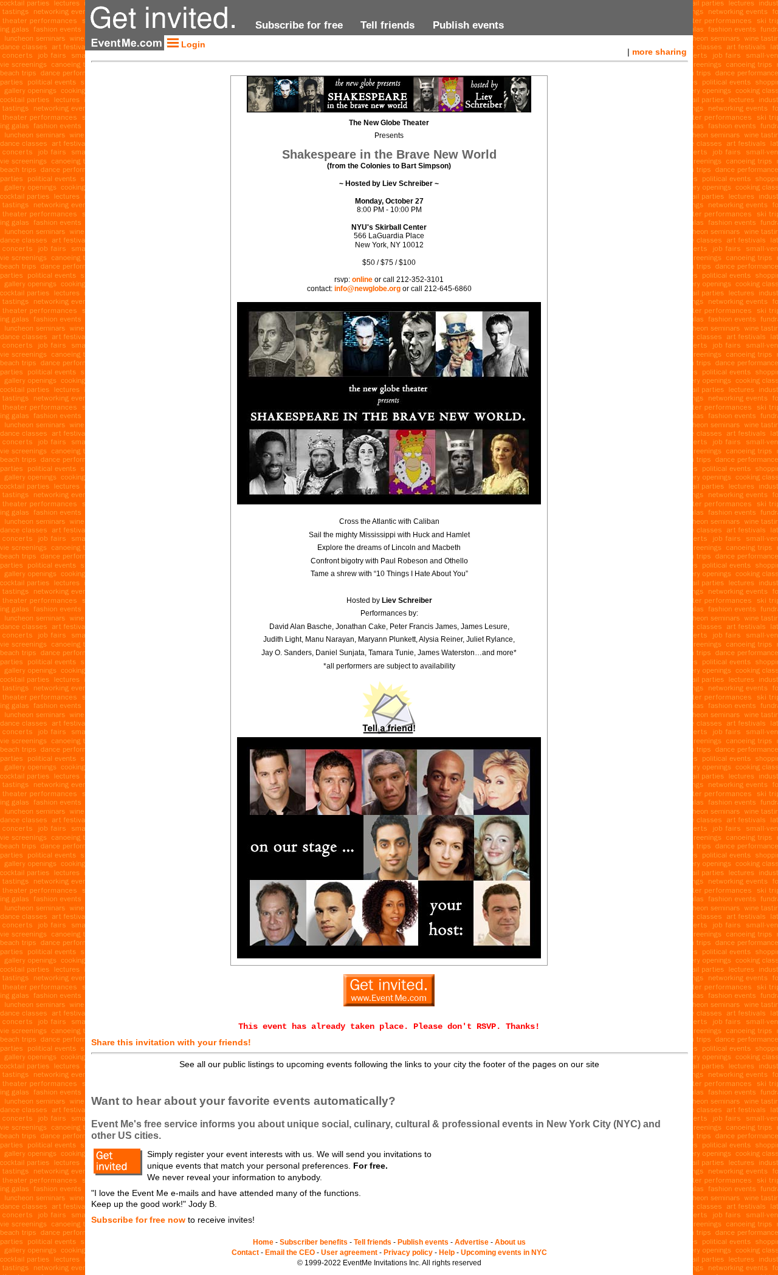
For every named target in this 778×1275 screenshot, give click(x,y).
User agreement (349, 1252)
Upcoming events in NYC (504, 1252)
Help (447, 1252)
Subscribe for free (299, 25)
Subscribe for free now (138, 1220)
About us (510, 1242)
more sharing (659, 52)
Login (192, 44)
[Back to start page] (165, 30)
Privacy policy (408, 1252)
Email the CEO (290, 1252)
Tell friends (387, 25)
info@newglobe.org (367, 288)
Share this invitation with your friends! (171, 1042)
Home (263, 1242)
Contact (245, 1252)
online (362, 279)
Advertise (472, 1242)
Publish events (468, 25)
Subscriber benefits (314, 1242)
